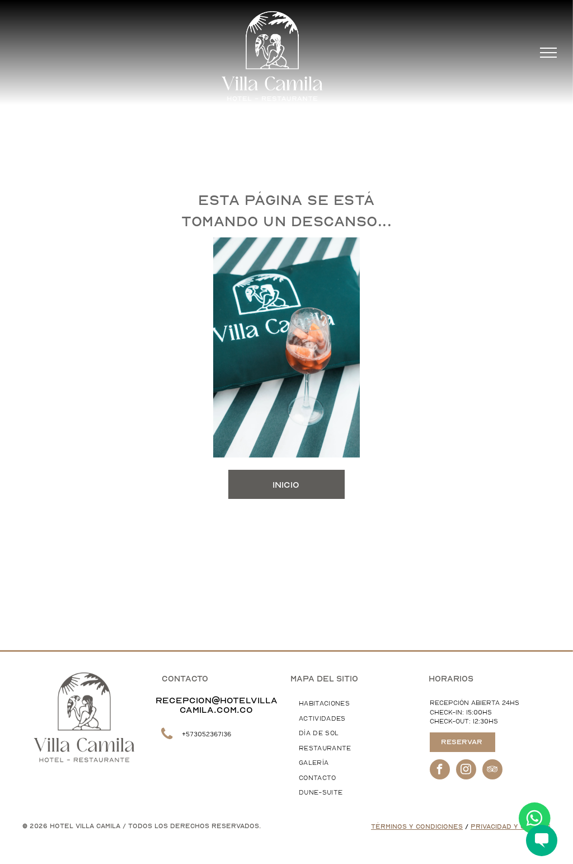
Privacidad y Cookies (511, 826)
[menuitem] (352, 704)
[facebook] (440, 770)
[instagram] (466, 770)
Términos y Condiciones (417, 826)
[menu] (548, 52)
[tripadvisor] (492, 770)
